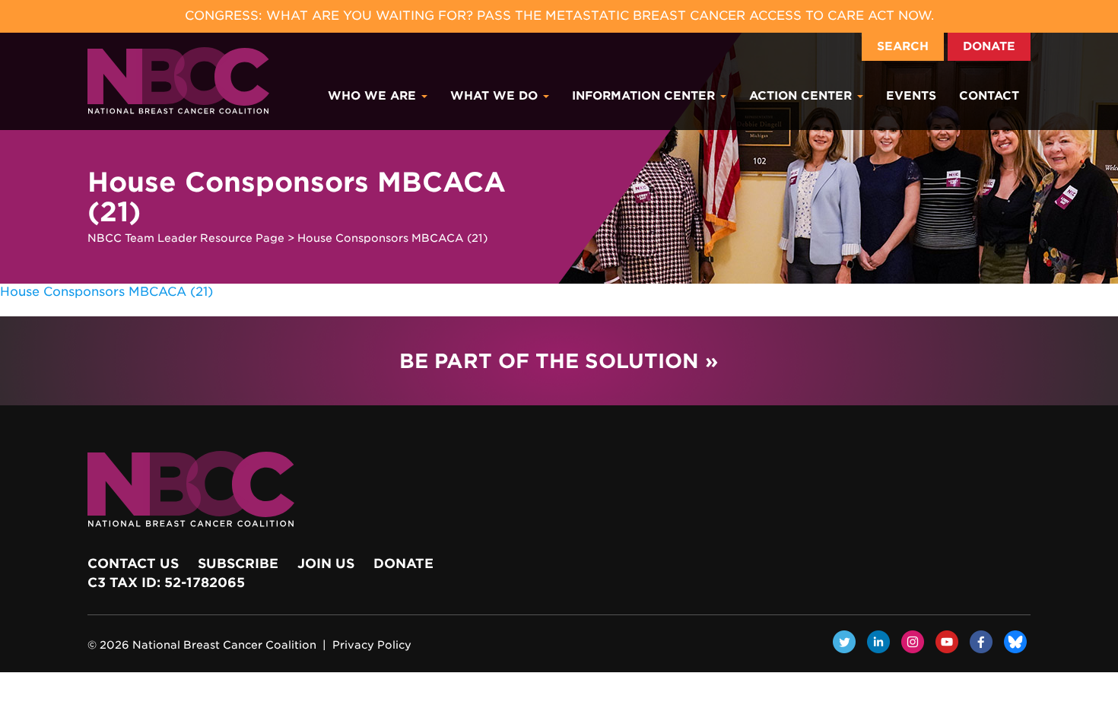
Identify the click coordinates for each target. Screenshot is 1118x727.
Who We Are (374, 96)
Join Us (325, 563)
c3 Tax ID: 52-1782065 (166, 582)
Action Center (802, 96)
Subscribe (238, 563)
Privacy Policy (371, 645)
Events (911, 96)
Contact (989, 96)
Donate (989, 46)
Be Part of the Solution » (558, 361)
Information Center (645, 96)
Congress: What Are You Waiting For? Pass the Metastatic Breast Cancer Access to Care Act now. (559, 15)
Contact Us (133, 563)
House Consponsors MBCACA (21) (106, 291)
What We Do (496, 96)
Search (903, 46)
